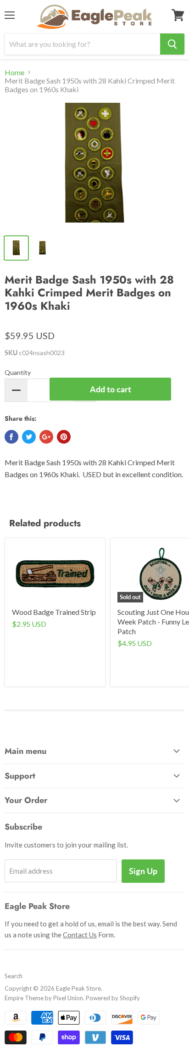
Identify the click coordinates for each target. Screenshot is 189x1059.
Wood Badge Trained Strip (54, 612)
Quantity (18, 372)
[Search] (172, 44)
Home (14, 72)
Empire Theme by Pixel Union (44, 998)
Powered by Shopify (113, 998)
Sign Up (143, 871)
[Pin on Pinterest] (64, 437)
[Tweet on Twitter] (29, 437)
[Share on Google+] (46, 437)
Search (13, 976)
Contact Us (80, 935)
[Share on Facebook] (11, 437)
